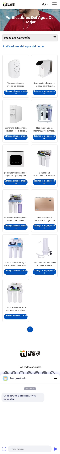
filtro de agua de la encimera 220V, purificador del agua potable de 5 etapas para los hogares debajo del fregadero (44, 129)
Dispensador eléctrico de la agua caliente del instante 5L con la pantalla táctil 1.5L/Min (44, 84)
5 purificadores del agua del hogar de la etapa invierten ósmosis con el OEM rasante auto (15, 309)
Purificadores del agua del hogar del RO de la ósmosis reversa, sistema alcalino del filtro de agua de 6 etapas (15, 219)
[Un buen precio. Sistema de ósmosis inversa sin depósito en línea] (16, 68)
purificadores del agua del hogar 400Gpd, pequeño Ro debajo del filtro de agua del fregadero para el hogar (15, 174)
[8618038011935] (52, 374)
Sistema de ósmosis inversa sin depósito (15, 84)
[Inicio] (30, 357)
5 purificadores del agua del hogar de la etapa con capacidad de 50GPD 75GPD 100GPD (15, 264)
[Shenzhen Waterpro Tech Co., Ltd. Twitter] (6, 374)
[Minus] (55, 378)
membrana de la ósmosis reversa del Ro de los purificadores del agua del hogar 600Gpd (15, 129)
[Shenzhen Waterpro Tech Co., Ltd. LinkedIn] (29, 374)
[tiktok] (44, 374)
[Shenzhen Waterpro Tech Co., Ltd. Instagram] (21, 374)
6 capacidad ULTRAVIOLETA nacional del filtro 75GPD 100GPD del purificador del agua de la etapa (44, 174)
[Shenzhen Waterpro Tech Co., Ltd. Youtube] (37, 374)
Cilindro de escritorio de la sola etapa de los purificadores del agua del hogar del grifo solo (44, 264)
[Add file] (4, 448)
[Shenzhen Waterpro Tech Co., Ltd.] (9, 4)
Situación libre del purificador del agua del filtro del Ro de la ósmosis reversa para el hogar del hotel (44, 219)
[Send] (55, 448)
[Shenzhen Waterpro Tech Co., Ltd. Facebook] (14, 374)
